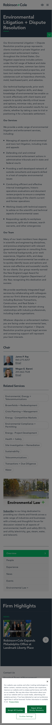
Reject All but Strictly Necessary (37, 709)
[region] (26, 700)
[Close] (47, 681)
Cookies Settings (26, 716)
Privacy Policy (14, 702)
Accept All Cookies (15, 710)
